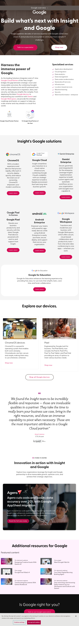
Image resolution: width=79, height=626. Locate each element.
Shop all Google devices (39, 377)
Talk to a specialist (25, 47)
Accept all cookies (34, 622)
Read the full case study (18, 521)
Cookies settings (19, 622)
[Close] (76, 616)
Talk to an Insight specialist (39, 612)
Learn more (13, 193)
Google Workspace (8, 99)
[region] (39, 619)
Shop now (59, 47)
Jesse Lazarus (39, 434)
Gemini (30, 97)
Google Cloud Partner (9, 81)
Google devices (23, 94)
